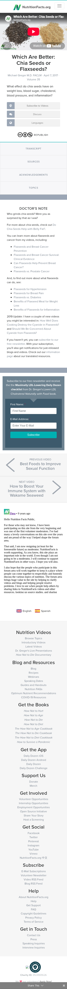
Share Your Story (33, 815)
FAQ (33, 909)
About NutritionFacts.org (33, 897)
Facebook (34, 833)
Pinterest (33, 841)
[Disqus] (33, 550)
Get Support (33, 905)
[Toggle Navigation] (59, 5)
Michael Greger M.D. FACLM (25, 75)
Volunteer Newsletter (33, 875)
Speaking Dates (33, 681)
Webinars (33, 677)
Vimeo (33, 853)
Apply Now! (46, 981)
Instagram (33, 845)
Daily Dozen (33, 764)
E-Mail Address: (20, 419)
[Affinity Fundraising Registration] (35, 967)
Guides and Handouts (33, 685)
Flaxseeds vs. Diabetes (27, 297)
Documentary (33, 655)
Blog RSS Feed (33, 883)
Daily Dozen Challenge (33, 768)
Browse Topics (33, 638)
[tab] (33, 148)
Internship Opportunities (33, 803)
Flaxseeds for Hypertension (30, 289)
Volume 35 (33, 79)
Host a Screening (33, 819)
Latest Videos (33, 646)
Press (33, 939)
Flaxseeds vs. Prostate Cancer (31, 271)
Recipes (33, 672)
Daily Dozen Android (33, 760)
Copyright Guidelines (33, 913)
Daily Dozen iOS (33, 756)
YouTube (33, 849)
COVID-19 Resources (33, 697)
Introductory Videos (33, 642)
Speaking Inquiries (34, 943)
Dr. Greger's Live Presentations (33, 650)
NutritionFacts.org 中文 (33, 858)
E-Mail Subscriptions (33, 871)
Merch (33, 786)
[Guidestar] (27, 967)
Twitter (33, 837)
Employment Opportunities (33, 807)
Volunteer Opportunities (33, 799)
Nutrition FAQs (33, 689)
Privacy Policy (33, 917)
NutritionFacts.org (36, 6)
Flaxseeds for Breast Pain (29, 293)
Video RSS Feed (33, 879)
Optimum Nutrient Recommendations (33, 693)
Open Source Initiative (33, 811)
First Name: (17, 404)
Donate (33, 781)
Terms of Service (33, 921)
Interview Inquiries (34, 947)
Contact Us (33, 935)
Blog (33, 668)
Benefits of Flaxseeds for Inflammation (36, 309)
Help (33, 901)
